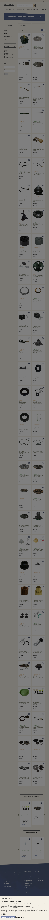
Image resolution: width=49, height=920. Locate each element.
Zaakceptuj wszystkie (8, 917)
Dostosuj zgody (20, 917)
